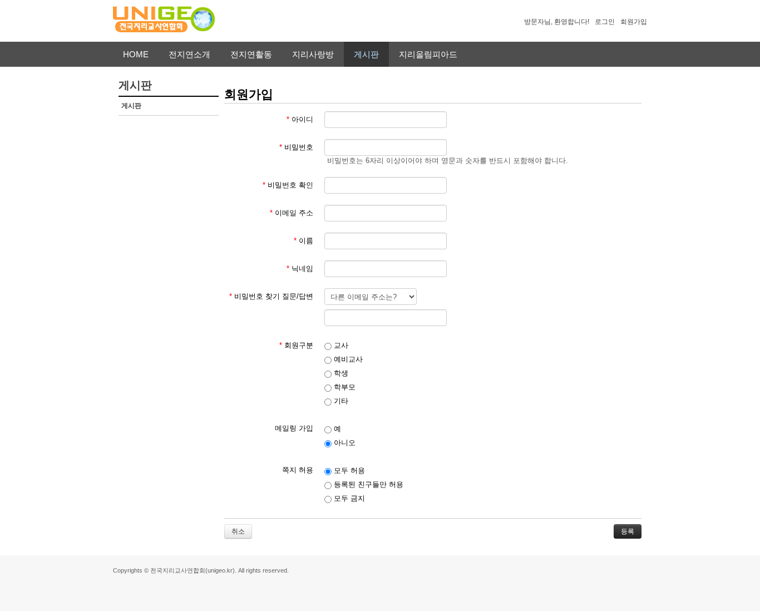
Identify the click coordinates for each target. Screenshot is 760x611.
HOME (136, 54)
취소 (238, 531)
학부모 (344, 387)
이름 (303, 240)
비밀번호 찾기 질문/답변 (271, 296)
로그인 (605, 22)
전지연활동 (251, 54)
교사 (340, 345)
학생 (340, 373)
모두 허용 (348, 470)
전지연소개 (189, 54)
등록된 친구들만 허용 (367, 484)
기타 (340, 401)
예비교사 (347, 359)
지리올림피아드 (428, 54)
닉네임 (300, 268)
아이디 (300, 119)
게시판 (366, 54)
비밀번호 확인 (288, 185)
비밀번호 (296, 147)
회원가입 (633, 22)
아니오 (344, 442)
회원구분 (296, 345)
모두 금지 (348, 498)
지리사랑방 (313, 54)
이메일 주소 (291, 213)
